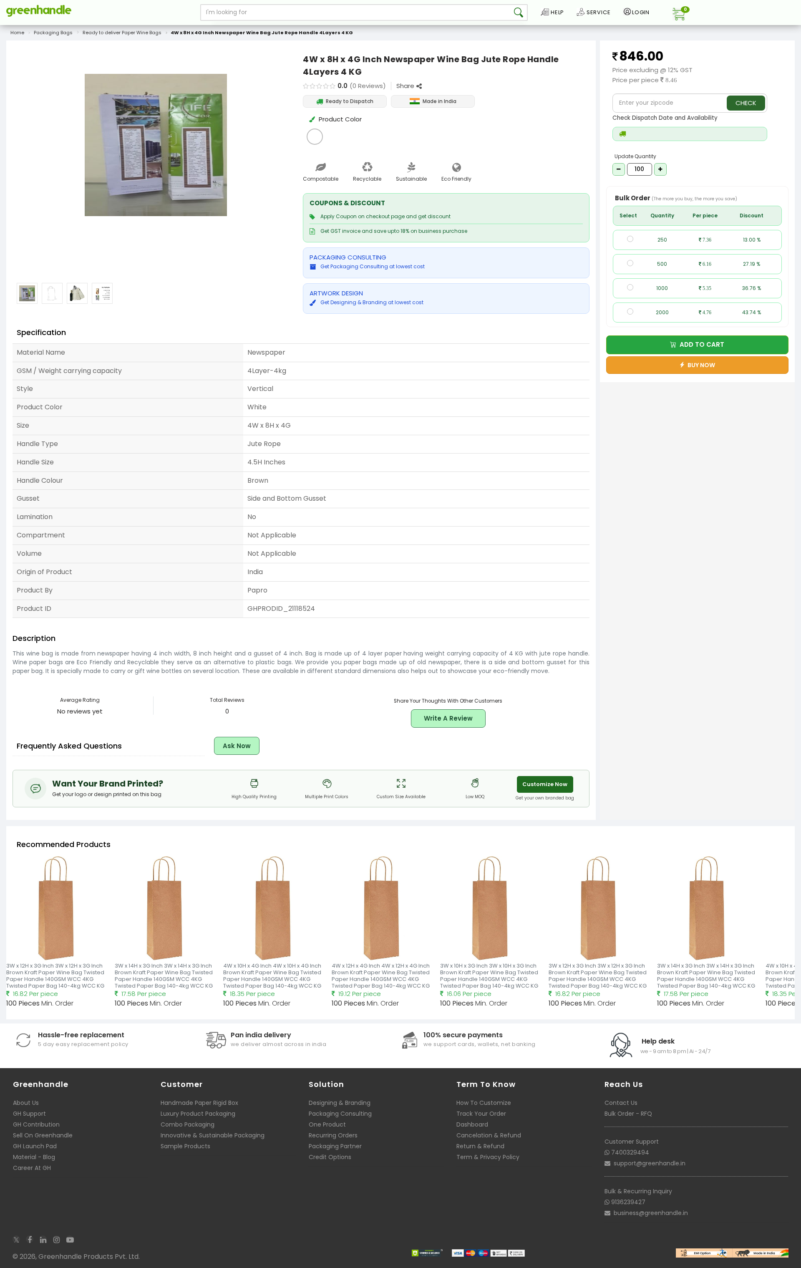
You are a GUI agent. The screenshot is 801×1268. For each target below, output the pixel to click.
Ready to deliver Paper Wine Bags (122, 32)
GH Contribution (36, 1124)
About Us (26, 1103)
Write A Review (448, 718)
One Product (327, 1124)
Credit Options (330, 1157)
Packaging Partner (335, 1146)
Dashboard (472, 1124)
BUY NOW (700, 365)
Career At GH (32, 1168)
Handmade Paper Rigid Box (199, 1103)
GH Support (29, 1113)
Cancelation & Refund (488, 1135)
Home (17, 32)
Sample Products (185, 1146)
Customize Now (544, 784)
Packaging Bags (53, 32)
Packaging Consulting (340, 1113)
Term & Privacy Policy (487, 1157)
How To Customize (483, 1103)
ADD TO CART (700, 344)
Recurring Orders (333, 1135)
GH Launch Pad (35, 1146)
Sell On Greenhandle (43, 1135)
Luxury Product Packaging (198, 1113)
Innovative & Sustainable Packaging (212, 1135)
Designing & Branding (339, 1103)
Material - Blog (34, 1157)
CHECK (746, 102)
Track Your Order (481, 1113)
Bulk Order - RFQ (628, 1113)
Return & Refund (480, 1146)
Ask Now (237, 745)
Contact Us (621, 1103)
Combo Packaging (187, 1124)
